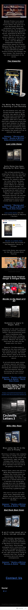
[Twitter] (5, 591)
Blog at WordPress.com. (16, 604)
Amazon (7, 136)
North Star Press (14, 208)
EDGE (22, 506)
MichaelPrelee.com (6, 604)
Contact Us (14, 578)
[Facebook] (3, 591)
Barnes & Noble (11, 379)
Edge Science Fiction (14, 140)
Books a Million (17, 138)
